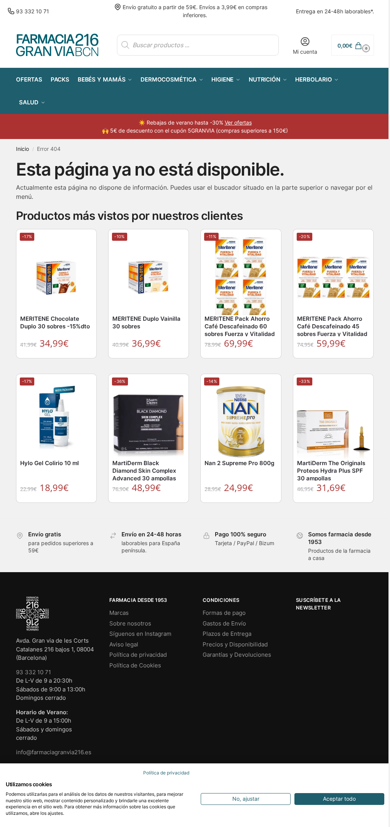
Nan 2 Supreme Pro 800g (239, 463)
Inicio (22, 149)
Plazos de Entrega (227, 633)
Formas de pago (224, 612)
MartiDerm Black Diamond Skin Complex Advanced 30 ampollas (144, 470)
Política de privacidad (138, 654)
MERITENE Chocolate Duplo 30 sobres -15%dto (55, 322)
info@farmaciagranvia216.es (53, 752)
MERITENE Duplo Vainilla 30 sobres (146, 322)
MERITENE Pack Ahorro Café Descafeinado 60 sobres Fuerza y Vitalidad (240, 326)
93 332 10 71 (32, 11)
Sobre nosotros (130, 623)
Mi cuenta (305, 51)
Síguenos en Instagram (140, 633)
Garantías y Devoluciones (237, 654)
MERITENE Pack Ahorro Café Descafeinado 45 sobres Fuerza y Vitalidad (332, 326)
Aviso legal (123, 644)
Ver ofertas (238, 122)
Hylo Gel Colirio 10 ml (49, 463)
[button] (352, 45)
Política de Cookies (135, 665)
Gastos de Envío (224, 623)
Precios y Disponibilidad (235, 644)
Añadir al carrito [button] (57, 366)
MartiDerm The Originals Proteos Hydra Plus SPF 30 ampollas (331, 470)
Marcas (119, 612)
